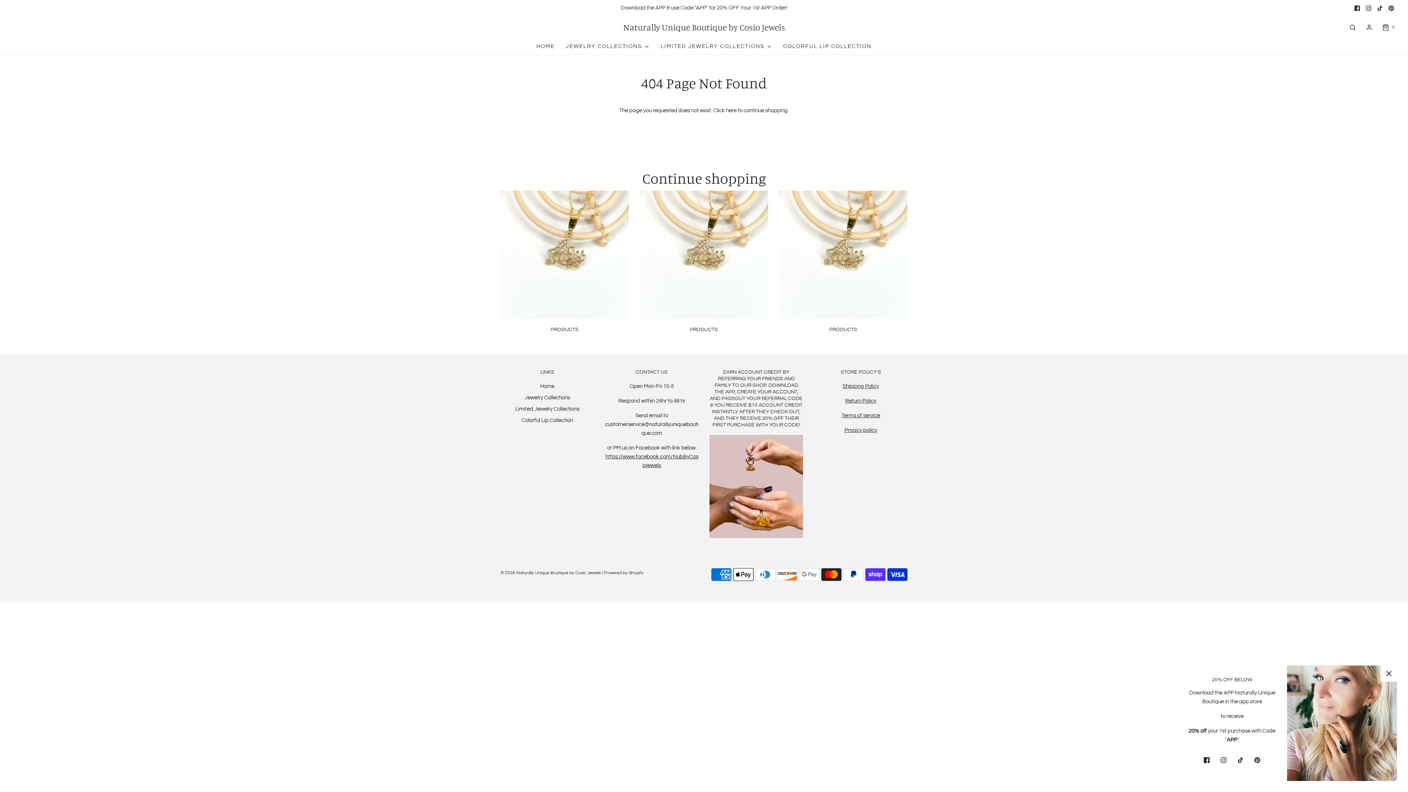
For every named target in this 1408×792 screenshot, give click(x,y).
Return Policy (860, 401)
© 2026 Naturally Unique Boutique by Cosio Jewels (550, 573)
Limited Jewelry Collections (547, 409)
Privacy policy (860, 430)
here (731, 110)
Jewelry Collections (547, 397)
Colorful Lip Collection (827, 46)
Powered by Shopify (624, 573)
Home (545, 46)
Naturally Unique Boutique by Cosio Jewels (704, 27)
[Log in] (1369, 27)
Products (565, 329)
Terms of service (860, 415)
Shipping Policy (861, 386)
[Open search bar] (1352, 27)
